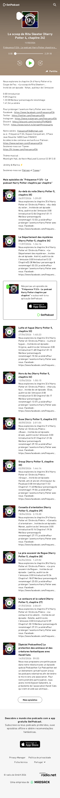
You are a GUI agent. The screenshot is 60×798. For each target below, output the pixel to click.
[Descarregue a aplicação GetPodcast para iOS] (37, 306)
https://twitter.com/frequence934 (28, 115)
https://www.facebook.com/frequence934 (34, 112)
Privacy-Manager (17, 758)
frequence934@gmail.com (30, 131)
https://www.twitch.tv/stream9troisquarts (32, 125)
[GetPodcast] (11, 4)
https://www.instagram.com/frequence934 (36, 119)
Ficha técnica (20, 762)
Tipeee (36, 170)
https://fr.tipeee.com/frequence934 (20, 149)
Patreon (26, 170)
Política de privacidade (39, 758)
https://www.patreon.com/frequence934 (22, 143)
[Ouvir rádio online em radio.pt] (48, 774)
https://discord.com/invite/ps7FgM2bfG (32, 122)
